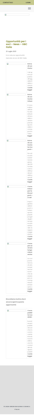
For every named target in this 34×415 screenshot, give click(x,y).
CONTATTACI (8, 2)
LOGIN (28, 2)
